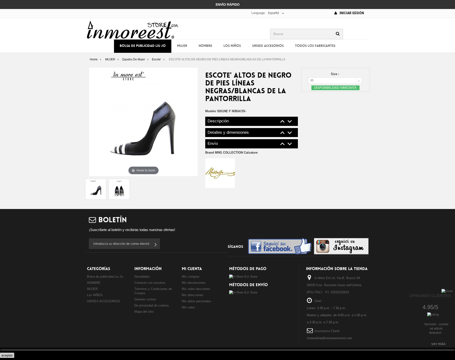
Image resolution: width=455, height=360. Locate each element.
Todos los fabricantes (315, 46)
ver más (438, 344)
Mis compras (191, 276)
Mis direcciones (192, 295)
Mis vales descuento (196, 289)
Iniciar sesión (351, 13)
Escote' (156, 59)
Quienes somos (145, 299)
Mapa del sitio (144, 311)
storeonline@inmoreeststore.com (329, 338)
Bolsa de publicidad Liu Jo (143, 46)
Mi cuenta (192, 269)
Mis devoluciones (194, 282)
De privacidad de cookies (151, 305)
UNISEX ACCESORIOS (268, 46)
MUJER (182, 46)
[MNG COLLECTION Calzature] (220, 173)
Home (94, 59)
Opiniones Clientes (430, 296)
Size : (335, 74)
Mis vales (188, 307)
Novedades (142, 276)
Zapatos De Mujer (133, 59)
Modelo (210, 111)
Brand (231, 152)
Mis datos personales (196, 301)
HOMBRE (205, 46)
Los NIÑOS (232, 46)
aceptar (7, 355)
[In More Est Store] (132, 29)
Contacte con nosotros (149, 282)
